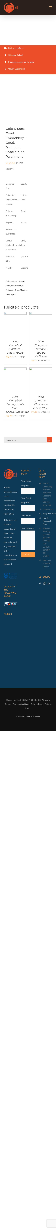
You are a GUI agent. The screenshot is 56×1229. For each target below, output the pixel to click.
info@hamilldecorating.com (47, 514)
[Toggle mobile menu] (50, 7)
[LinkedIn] (49, 584)
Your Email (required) (26, 500)
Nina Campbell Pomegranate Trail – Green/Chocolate (17, 404)
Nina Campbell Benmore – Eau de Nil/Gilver (41, 349)
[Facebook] (40, 584)
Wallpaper (10, 294)
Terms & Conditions (21, 704)
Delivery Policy (37, 704)
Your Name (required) (26, 483)
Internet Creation (33, 716)
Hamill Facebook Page (47, 521)
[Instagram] (44, 584)
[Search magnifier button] (49, 439)
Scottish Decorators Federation (9, 509)
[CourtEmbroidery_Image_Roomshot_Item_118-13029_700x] (15, 102)
